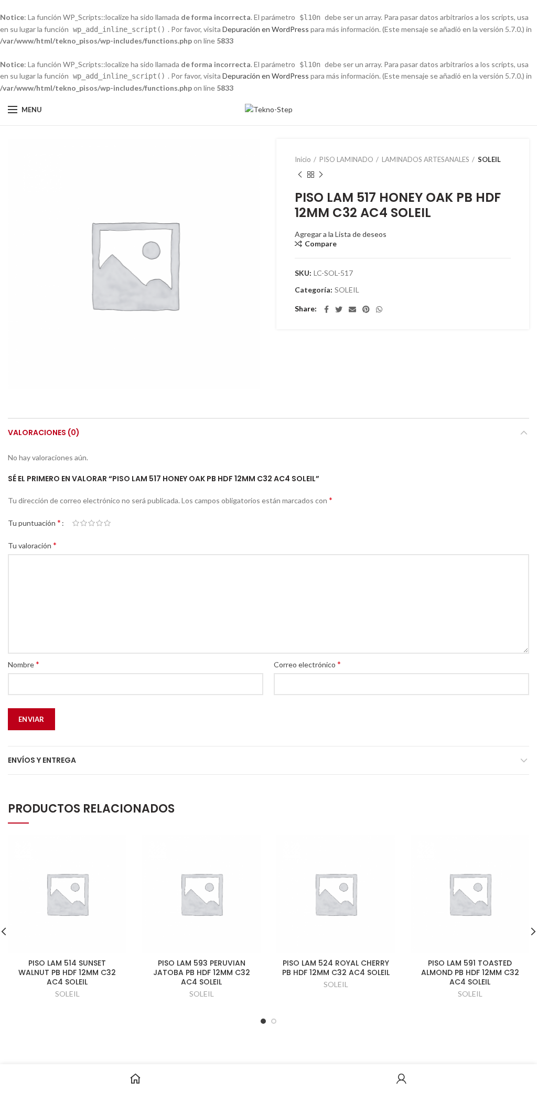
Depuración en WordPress (265, 29)
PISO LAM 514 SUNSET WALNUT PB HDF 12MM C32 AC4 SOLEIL (67, 972)
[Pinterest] (366, 309)
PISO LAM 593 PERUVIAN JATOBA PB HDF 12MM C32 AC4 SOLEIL (201, 972)
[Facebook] (326, 309)
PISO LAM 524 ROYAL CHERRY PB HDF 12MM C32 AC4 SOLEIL (336, 967)
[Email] (352, 309)
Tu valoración (32, 545)
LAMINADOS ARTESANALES (425, 159)
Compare (321, 243)
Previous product (300, 174)
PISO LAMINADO (346, 159)
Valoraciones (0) (44, 432)
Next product (321, 174)
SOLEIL (489, 159)
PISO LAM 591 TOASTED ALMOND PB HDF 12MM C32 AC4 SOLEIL (470, 972)
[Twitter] (339, 309)
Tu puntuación (34, 522)
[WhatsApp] (379, 309)
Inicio (303, 159)
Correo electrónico (307, 664)
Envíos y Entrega (42, 760)
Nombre (23, 664)
